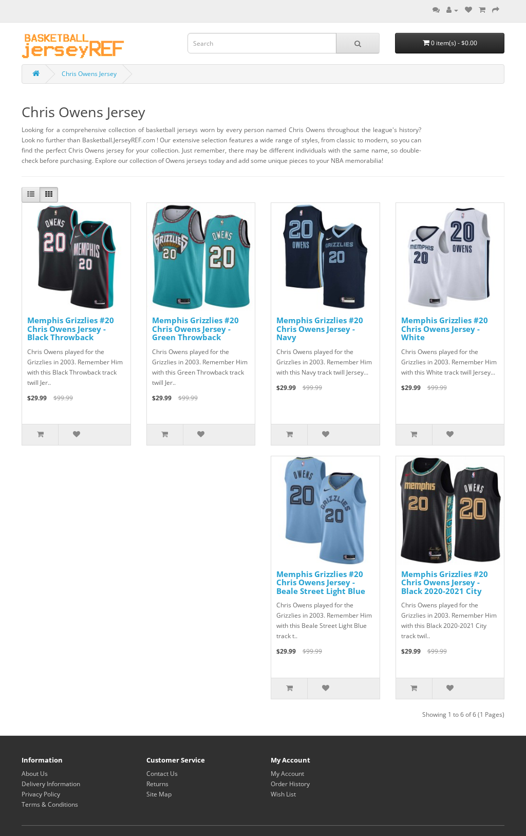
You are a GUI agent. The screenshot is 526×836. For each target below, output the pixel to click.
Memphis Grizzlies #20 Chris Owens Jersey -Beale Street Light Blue (320, 582)
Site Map (159, 794)
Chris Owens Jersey (89, 73)
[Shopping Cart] (482, 10)
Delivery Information (51, 783)
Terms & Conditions (50, 804)
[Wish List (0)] (468, 10)
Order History (290, 783)
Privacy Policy (41, 794)
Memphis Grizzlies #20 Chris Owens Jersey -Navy (319, 328)
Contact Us (162, 773)
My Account (287, 773)
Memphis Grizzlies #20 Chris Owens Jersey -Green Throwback (195, 328)
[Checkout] (495, 10)
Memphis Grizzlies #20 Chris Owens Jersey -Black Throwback (70, 328)
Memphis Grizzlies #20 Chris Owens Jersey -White (444, 328)
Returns (157, 783)
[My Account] (452, 10)
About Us (35, 773)
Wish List (283, 794)
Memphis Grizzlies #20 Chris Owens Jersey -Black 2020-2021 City (444, 582)
